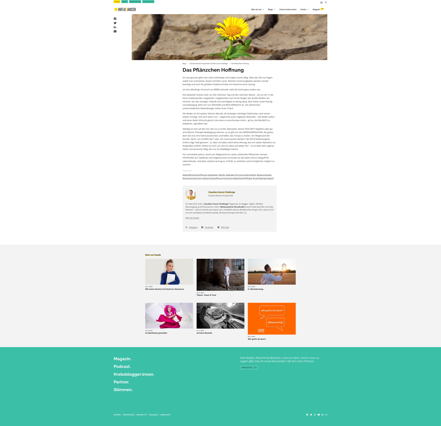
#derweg (230, 174)
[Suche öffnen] (325, 2)
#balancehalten (264, 174)
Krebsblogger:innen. (134, 374)
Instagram (193, 227)
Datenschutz (128, 414)
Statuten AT (141, 414)
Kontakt (117, 414)
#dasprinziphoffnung (212, 178)
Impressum (165, 414)
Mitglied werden (135, 2)
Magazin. (122, 358)
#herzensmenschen (192, 178)
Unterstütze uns (148, 2)
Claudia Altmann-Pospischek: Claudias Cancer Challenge (209, 63)
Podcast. (122, 366)
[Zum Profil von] (195, 194)
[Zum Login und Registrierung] (321, 2)
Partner (124, 2)
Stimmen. (123, 389)
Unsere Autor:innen (288, 9)
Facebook (209, 227)
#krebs (222, 174)
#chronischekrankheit (245, 174)
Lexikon (117, 2)
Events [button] (303, 9)
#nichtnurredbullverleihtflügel (237, 178)
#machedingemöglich (263, 178)
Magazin (318, 9)
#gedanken (212, 174)
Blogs (270, 9)
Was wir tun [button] (256, 9)
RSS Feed (225, 227)
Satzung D (153, 414)
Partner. (121, 381)
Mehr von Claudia (192, 218)
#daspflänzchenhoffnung (195, 174)
